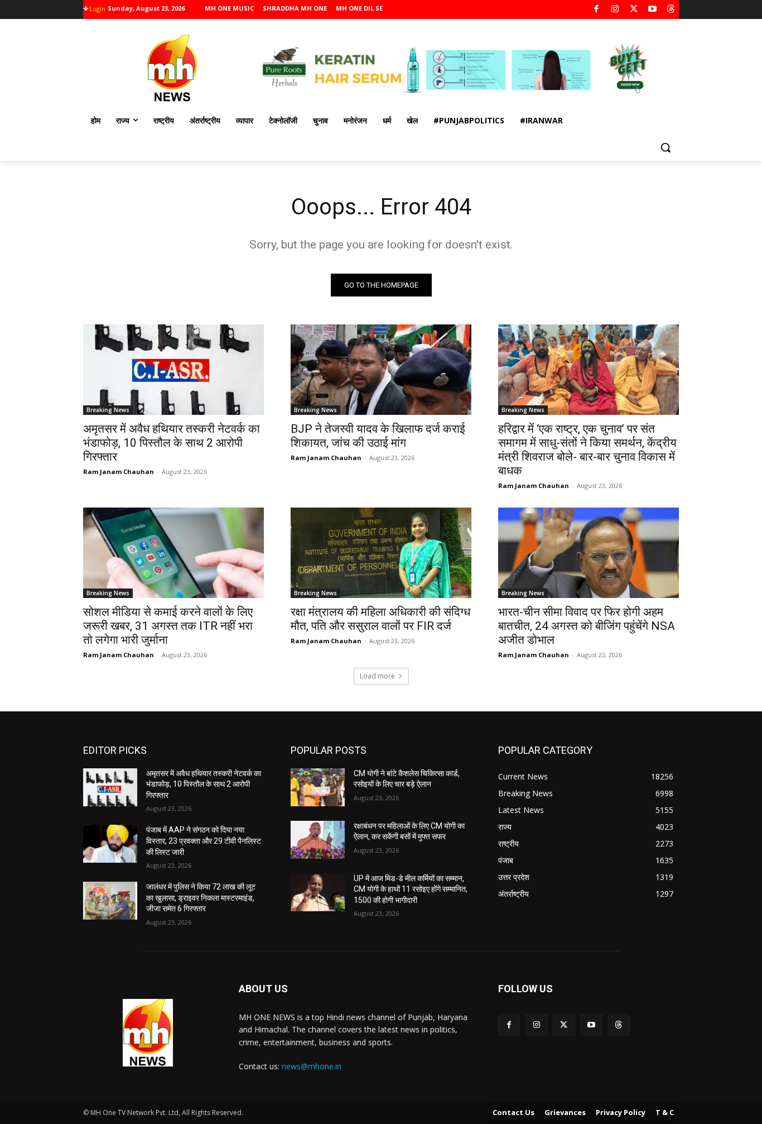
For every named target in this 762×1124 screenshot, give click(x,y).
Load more (377, 676)
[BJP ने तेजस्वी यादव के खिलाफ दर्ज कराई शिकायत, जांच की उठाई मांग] (381, 369)
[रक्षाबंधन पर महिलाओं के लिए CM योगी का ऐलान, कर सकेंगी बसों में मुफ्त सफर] (318, 840)
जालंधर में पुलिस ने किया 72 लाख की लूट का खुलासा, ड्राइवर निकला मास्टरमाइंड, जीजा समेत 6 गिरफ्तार (200, 897)
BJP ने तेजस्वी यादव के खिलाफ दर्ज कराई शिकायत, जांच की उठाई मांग (378, 435)
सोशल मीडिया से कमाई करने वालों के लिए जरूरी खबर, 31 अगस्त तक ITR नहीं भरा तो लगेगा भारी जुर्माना (168, 626)
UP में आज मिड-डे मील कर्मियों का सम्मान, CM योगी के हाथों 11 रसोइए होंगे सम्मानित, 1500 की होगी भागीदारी (410, 889)
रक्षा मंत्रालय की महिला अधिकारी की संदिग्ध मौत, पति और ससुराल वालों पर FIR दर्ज (380, 619)
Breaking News (107, 410)
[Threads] (671, 10)
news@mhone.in (311, 1066)
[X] (634, 10)
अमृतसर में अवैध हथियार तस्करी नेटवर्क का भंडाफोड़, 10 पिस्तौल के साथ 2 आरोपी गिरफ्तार (171, 442)
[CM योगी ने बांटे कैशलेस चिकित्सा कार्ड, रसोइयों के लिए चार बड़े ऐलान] (318, 787)
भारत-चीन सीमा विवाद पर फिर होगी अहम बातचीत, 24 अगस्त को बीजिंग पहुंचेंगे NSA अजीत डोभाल (586, 626)
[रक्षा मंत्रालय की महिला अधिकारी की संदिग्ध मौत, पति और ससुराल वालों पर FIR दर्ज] (381, 553)
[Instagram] (615, 10)
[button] (665, 147)
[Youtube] (652, 10)
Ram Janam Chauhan (118, 471)
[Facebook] (597, 10)
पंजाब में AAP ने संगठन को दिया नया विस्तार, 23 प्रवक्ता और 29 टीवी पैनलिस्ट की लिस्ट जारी (203, 840)
